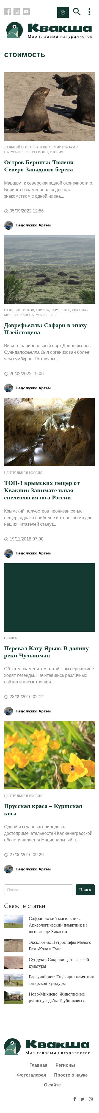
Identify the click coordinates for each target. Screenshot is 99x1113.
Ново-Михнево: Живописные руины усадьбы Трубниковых (57, 997)
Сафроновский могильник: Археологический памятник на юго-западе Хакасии (58, 925)
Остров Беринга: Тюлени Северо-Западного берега (39, 166)
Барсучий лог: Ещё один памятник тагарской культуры (61, 980)
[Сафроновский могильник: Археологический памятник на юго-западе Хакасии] (16, 921)
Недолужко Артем (33, 225)
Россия (56, 152)
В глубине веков (19, 310)
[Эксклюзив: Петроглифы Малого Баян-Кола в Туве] (16, 945)
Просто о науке (71, 1075)
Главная (38, 1065)
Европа (42, 310)
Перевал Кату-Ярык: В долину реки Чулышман (46, 652)
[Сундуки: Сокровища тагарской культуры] (16, 963)
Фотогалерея (31, 1075)
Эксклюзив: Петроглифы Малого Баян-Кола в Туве (60, 945)
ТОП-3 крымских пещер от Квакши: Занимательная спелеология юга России (42, 490)
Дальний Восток (19, 147)
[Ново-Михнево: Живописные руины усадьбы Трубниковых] (16, 997)
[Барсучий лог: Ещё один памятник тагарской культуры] (16, 980)
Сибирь (10, 638)
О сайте (52, 1085)
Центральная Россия (23, 473)
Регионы (40, 152)
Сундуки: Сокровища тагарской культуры (59, 962)
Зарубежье (60, 310)
